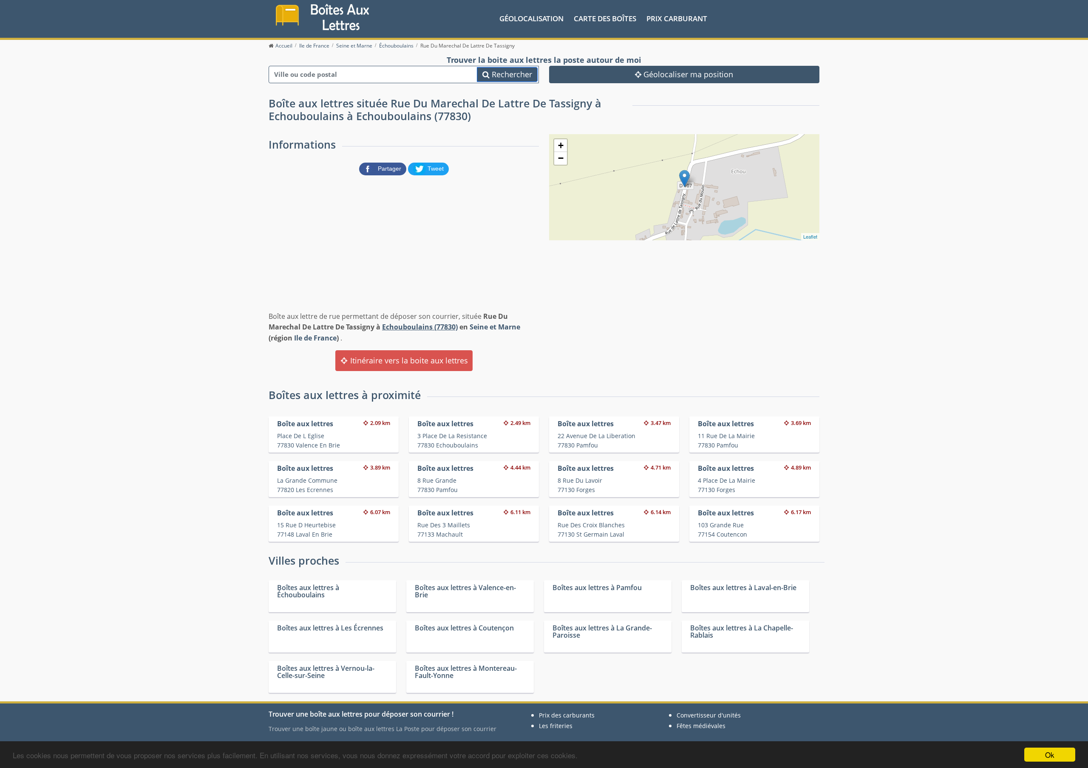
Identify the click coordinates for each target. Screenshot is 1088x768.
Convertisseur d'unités (709, 715)
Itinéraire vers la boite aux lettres (408, 360)
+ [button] (561, 145)
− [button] (561, 158)
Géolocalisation (531, 18)
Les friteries (555, 726)
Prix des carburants (567, 715)
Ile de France (315, 338)
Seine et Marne (495, 327)
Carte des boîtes (605, 18)
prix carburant (676, 18)
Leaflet (810, 236)
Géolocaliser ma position (687, 74)
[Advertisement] (404, 241)
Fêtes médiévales (701, 726)
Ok (1049, 754)
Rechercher (511, 74)
